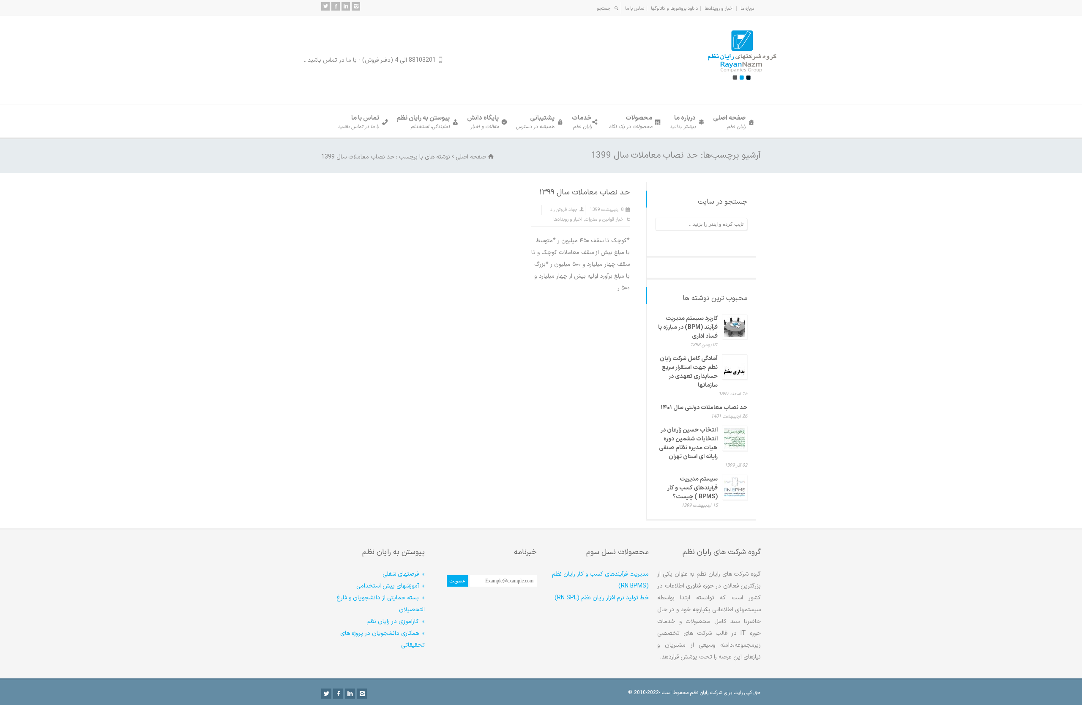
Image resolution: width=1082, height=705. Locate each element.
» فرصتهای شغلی (404, 574)
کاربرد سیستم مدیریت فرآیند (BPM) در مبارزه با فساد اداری (688, 327)
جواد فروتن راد (563, 209)
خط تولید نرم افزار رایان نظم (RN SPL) (602, 597)
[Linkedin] (346, 6)
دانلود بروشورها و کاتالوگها (674, 8)
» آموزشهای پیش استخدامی (390, 586)
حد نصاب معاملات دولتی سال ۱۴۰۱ (704, 407)
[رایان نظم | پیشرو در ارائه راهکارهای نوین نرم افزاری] (741, 87)
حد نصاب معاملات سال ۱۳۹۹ (584, 192)
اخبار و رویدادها (719, 8)
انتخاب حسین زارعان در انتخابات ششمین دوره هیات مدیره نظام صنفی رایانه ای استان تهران (688, 443)
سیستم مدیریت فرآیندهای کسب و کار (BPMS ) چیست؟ (692, 488)
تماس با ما (634, 8)
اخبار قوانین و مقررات (605, 219)
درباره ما (747, 8)
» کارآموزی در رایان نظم (395, 621)
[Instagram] (356, 6)
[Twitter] (325, 6)
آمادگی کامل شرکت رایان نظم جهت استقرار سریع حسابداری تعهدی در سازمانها (689, 372)
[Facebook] (335, 6)
